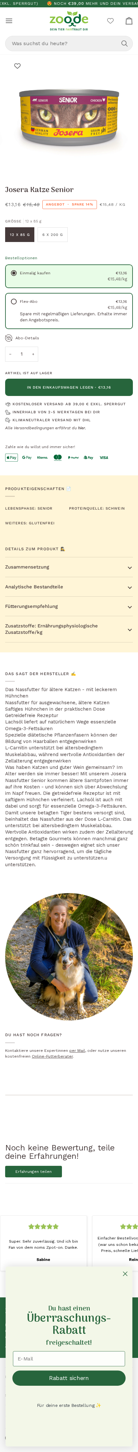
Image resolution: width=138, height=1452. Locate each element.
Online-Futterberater (52, 1056)
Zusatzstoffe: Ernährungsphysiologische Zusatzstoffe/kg (51, 629)
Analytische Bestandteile (34, 587)
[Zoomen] (22, 164)
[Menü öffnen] (14, 20)
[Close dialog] (125, 1274)
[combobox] (69, 43)
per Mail (77, 1050)
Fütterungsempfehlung (31, 606)
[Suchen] (124, 43)
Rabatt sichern (69, 1378)
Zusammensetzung (27, 567)
